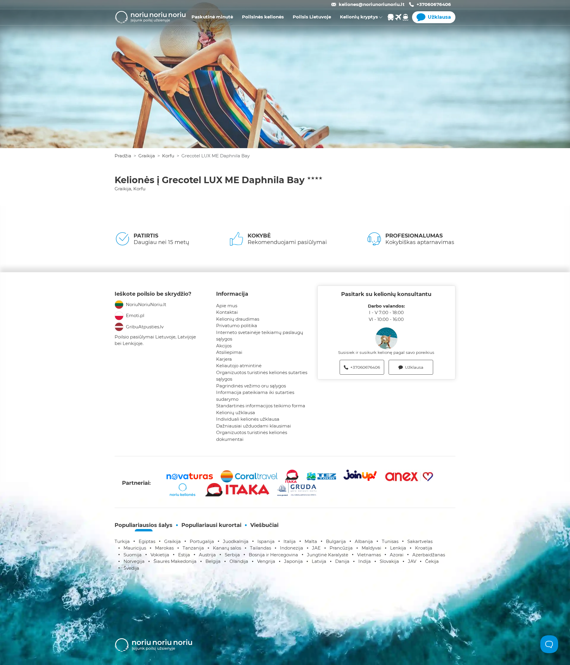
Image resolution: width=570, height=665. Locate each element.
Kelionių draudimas (237, 319)
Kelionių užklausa (235, 412)
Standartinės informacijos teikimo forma (260, 405)
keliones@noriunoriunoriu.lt (372, 4)
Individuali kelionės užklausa (247, 419)
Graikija (146, 156)
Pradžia (123, 156)
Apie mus (226, 305)
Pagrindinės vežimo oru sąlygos (251, 386)
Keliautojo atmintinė (239, 365)
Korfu (168, 156)
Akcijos (224, 346)
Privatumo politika (236, 325)
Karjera (224, 359)
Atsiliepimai (229, 352)
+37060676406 (434, 4)
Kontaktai (227, 312)
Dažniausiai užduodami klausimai (253, 426)
